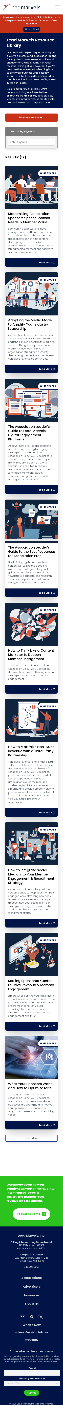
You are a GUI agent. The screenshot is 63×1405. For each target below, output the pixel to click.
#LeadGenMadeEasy (31, 1332)
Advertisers (31, 1286)
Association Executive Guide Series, (27, 94)
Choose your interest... (32, 1378)
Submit (31, 1392)
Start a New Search (31, 117)
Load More (32, 1138)
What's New (32, 1325)
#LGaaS (31, 1340)
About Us (31, 1304)
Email (32, 1368)
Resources (31, 1295)
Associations (31, 1278)
